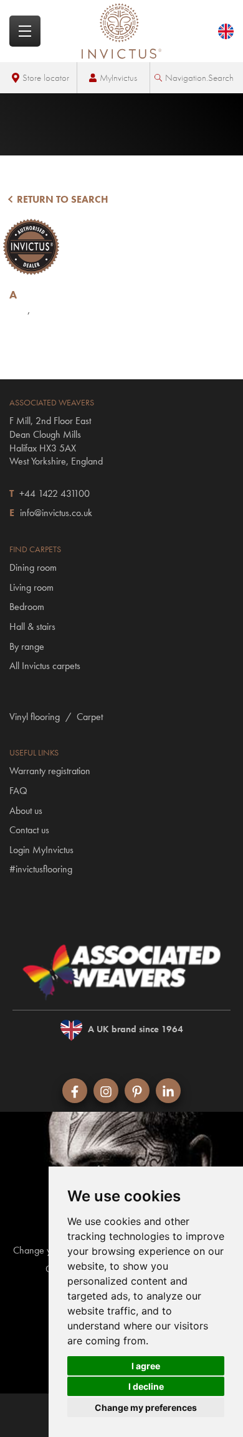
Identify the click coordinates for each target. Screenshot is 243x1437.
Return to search (61, 199)
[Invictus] (121, 31)
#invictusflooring (40, 869)
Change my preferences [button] (146, 1407)
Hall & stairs (32, 626)
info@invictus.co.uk (56, 512)
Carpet (90, 716)
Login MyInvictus (41, 849)
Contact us (29, 829)
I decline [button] (146, 1386)
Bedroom (26, 606)
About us (25, 810)
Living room (31, 587)
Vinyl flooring (34, 716)
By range (26, 646)
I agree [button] (145, 1366)
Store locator (45, 78)
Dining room (33, 567)
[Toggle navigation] (24, 31)
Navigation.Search (199, 78)
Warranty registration (49, 770)
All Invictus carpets (44, 665)
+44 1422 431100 (54, 493)
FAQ (18, 790)
